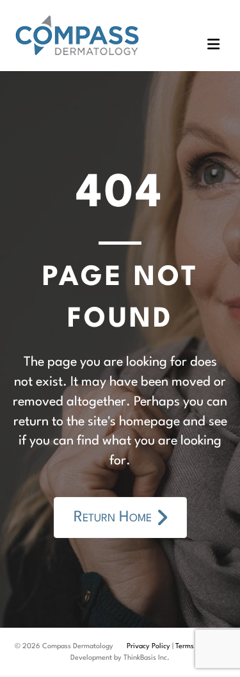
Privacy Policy (148, 646)
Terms (184, 646)
